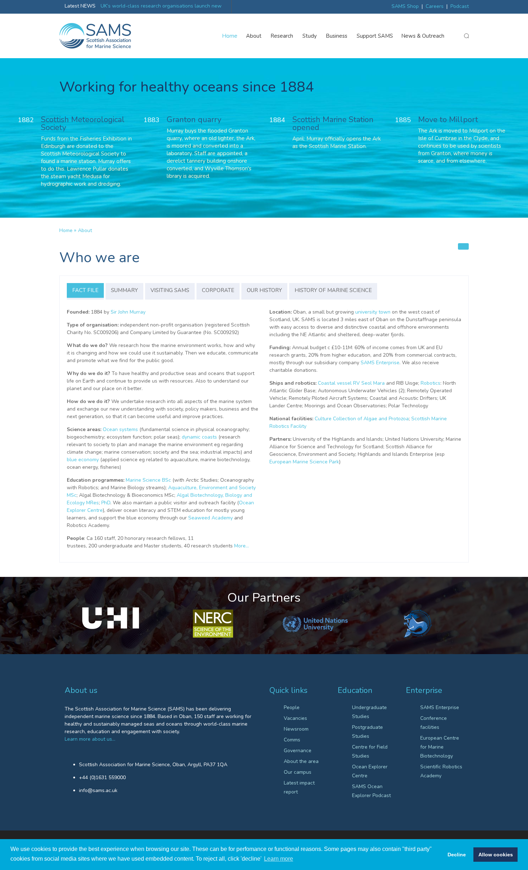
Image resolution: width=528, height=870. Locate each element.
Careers (435, 6)
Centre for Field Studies (370, 751)
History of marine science (333, 290)
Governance (297, 750)
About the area (301, 761)
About (253, 36)
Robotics (430, 383)
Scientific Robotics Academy (441, 771)
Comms (292, 739)
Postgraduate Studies (367, 732)
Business (336, 36)
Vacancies (295, 718)
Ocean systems (120, 429)
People (292, 707)
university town (372, 312)
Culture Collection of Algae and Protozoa (362, 418)
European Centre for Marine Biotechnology (439, 747)
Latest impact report (299, 787)
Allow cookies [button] (495, 854)
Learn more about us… (90, 739)
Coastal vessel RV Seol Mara (351, 383)
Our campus (297, 772)
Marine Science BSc (148, 480)
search (466, 36)
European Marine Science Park (304, 461)
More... (241, 545)
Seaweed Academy (210, 517)
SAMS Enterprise (380, 362)
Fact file (85, 290)
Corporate (218, 290)
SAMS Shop (405, 6)
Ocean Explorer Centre (370, 771)
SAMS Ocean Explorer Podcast (371, 791)
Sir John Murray (128, 312)
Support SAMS (375, 36)
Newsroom (296, 729)
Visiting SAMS (169, 290)
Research (282, 36)
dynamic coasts (199, 437)
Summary (124, 290)
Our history (264, 290)
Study (309, 36)
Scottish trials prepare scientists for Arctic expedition (161, 6)
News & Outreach (423, 36)
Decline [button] (457, 854)
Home (229, 36)
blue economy (83, 459)
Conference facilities (433, 723)
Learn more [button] (278, 859)
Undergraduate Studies (369, 712)
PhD (105, 502)
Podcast (459, 6)
